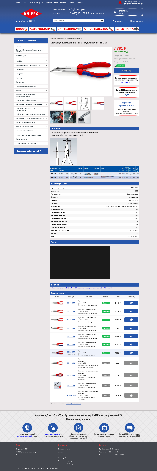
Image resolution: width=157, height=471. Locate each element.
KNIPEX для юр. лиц (36, 3)
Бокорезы (19, 74)
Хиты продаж (21, 56)
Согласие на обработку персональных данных (73, 464)
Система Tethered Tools (24, 131)
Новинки (19, 46)
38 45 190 (71, 375)
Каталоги (63, 3)
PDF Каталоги (137, 21)
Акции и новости (21, 455)
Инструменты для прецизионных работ (30, 118)
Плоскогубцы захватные (74, 39)
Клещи (18, 90)
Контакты (71, 3)
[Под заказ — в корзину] (131, 363)
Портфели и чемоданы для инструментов (25, 109)
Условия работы (63, 458)
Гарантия (80, 3)
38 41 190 (71, 363)
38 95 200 (71, 385)
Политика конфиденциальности (68, 461)
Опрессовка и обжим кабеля (26, 100)
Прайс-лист (118, 21)
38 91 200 (71, 328)
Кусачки (19, 78)
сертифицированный (24, 436)
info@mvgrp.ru (77, 9)
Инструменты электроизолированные (29, 104)
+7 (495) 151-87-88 (78, 13)
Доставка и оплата (52, 3)
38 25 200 (71, 352)
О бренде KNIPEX (22, 3)
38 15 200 (71, 344)
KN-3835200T (70, 395)
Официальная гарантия (51, 434)
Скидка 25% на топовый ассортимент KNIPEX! (29, 51)
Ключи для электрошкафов (25, 122)
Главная (52, 39)
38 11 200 (71, 303)
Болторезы (20, 82)
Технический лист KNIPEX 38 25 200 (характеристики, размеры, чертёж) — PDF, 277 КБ (82, 288)
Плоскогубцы (20, 70)
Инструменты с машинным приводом (29, 135)
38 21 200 (71, 311)
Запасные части (21, 139)
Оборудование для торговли (26, 143)
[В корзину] (131, 303)
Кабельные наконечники (24, 127)
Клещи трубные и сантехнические (28, 65)
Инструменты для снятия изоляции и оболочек (29, 60)
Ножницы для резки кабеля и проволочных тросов (26, 95)
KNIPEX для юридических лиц (26, 452)
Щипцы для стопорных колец (26, 86)
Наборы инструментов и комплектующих (30, 114)
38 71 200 (71, 336)
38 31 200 (71, 320)
